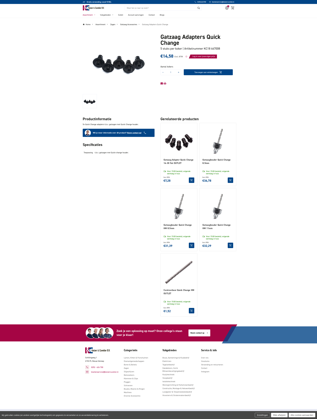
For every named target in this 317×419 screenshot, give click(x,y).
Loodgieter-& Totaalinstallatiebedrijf (177, 392)
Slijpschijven (129, 371)
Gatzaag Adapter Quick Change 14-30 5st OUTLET (178, 161)
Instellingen (262, 415)
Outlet (120, 15)
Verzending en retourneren (212, 364)
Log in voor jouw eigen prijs (203, 56)
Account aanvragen (136, 15)
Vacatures (205, 361)
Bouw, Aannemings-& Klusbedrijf (175, 357)
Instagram (205, 371)
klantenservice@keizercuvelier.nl (104, 372)
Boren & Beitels (130, 364)
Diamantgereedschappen (134, 361)
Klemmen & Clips (131, 378)
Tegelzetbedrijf (168, 364)
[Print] (165, 83)
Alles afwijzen (279, 415)
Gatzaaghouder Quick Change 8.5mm (216, 161)
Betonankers (129, 375)
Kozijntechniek (168, 374)
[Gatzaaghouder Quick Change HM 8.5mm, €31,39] (179, 206)
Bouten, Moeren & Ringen (134, 389)
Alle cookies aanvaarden (302, 415)
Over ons (204, 357)
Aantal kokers (166, 66)
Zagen (126, 368)
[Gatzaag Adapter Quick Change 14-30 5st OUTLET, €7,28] (179, 141)
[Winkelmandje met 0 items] (233, 8)
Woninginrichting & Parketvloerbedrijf (177, 385)
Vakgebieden (105, 15)
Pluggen (127, 382)
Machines (128, 392)
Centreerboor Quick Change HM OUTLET (179, 292)
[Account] (227, 8)
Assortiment (88, 15)
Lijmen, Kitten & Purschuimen (136, 357)
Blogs (162, 15)
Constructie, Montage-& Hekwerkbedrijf (178, 388)
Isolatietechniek (168, 381)
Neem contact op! (134, 132)
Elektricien (166, 361)
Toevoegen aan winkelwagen (206, 72)
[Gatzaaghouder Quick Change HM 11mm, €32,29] (218, 206)
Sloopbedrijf (167, 378)
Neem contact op (197, 333)
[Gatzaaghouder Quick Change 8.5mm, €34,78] (218, 141)
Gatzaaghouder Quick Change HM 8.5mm (178, 226)
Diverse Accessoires (132, 396)
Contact (152, 15)
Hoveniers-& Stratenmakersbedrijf (176, 395)
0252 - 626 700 (97, 367)
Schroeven (128, 385)
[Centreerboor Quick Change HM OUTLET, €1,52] (179, 272)
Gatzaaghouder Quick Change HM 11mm (216, 226)
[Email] (161, 83)
